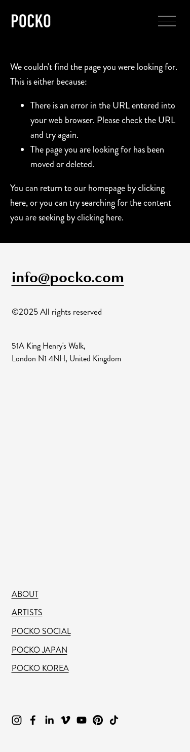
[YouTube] (82, 720)
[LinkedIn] (49, 720)
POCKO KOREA (40, 668)
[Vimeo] (65, 720)
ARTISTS (27, 612)
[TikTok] (114, 720)
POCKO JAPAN (39, 650)
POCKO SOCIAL (41, 631)
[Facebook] (33, 720)
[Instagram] (17, 720)
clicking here (99, 217)
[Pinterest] (98, 720)
